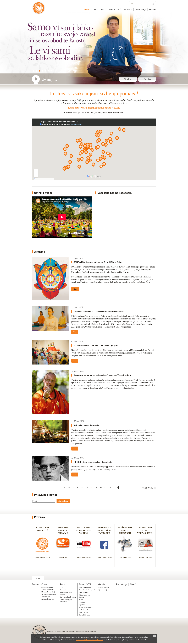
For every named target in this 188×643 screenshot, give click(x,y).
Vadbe (128, 79)
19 (69, 487)
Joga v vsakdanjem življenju (38, 9)
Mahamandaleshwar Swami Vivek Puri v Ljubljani (96, 345)
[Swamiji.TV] (63, 553)
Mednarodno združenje (48, 592)
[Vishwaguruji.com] (145, 553)
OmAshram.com (125, 557)
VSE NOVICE (147, 488)
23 (87, 487)
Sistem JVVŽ (114, 9)
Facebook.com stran (104, 557)
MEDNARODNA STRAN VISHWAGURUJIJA (145, 530)
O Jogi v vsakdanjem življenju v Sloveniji (47, 588)
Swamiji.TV (63, 557)
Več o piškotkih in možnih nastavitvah (89, 640)
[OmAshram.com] (124, 553)
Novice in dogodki (103, 587)
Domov (86, 9)
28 (110, 487)
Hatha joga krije (83, 612)
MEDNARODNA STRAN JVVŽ (42, 530)
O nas (95, 9)
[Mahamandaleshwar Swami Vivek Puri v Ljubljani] (50, 363)
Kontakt (152, 9)
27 (105, 487)
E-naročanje (140, 9)
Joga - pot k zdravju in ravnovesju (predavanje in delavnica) (99, 311)
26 (101, 487)
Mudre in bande (83, 610)
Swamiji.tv (49, 79)
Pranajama (82, 602)
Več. (76, 289)
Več (74, 331)
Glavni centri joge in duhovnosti (66, 600)
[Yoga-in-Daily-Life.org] (42, 553)
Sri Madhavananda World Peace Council (49, 595)
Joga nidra (82, 605)
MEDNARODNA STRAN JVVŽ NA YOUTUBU (83, 530)
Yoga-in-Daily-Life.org (42, 557)
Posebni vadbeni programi (87, 590)
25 (96, 487)
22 (82, 487)
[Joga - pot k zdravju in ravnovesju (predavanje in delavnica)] (50, 329)
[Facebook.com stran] (104, 553)
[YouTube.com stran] (83, 553)
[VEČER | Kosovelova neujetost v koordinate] (50, 480)
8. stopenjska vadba (85, 587)
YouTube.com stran (83, 557)
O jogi (62, 587)
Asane (81, 599)
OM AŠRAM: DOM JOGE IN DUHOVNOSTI (124, 530)
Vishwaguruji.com (145, 557)
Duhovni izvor (64, 590)
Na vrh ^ (38, 578)
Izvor (103, 9)
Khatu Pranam (83, 592)
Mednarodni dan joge (47, 599)
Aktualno (128, 9)
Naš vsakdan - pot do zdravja (86, 425)
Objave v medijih (102, 590)
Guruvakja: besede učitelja (68, 597)
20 (73, 487)
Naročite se (63, 500)
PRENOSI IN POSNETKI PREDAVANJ (63, 530)
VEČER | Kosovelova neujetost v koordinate (93, 461)
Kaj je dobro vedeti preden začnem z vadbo (89, 107)
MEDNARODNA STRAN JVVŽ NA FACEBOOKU (104, 530)
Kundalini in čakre (84, 615)
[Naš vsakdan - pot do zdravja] (50, 442)
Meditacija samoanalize (86, 607)
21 (78, 487)
